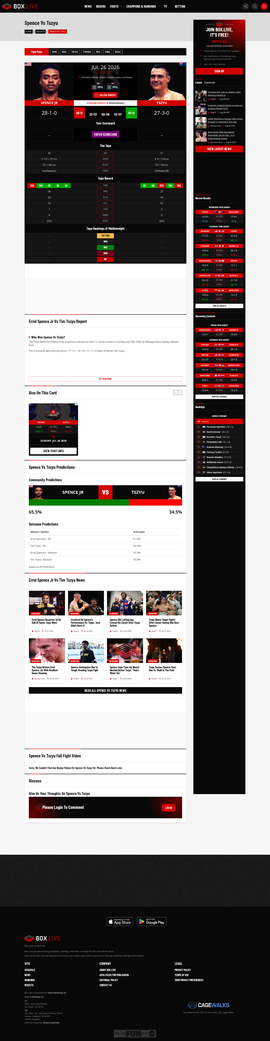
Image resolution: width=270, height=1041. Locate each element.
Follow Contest (108, 95)
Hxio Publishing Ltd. (57, 992)
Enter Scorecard (105, 134)
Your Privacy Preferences (189, 980)
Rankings (30, 980)
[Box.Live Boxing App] (120, 921)
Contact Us (106, 985)
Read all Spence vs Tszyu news (105, 690)
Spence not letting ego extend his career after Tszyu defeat (125, 622)
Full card (75, 51)
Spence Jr (49, 102)
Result (54, 51)
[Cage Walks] (208, 1005)
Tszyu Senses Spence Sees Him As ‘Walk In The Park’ (162, 668)
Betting (180, 6)
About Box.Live (108, 970)
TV (165, 6)
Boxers (100, 6)
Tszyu (162, 102)
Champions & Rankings (141, 6)
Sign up (219, 71)
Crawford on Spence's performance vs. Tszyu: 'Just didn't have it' (85, 622)
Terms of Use (182, 975)
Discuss (118, 51)
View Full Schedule (219, 397)
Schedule (30, 970)
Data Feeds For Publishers (114, 975)
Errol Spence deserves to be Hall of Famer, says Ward (46, 621)
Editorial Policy (109, 980)
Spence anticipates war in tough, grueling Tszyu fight (84, 668)
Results (40, 31)
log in (168, 807)
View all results (219, 306)
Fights (114, 6)
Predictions (87, 51)
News (88, 6)
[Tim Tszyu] (161, 81)
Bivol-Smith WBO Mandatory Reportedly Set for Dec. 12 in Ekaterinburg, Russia (221, 135)
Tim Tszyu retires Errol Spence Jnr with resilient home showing (45, 670)
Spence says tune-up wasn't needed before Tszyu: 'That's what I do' (124, 670)
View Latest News (219, 149)
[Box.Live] (20, 6)
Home (29, 31)
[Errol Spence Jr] (49, 81)
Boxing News (36, 614)
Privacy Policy (183, 970)
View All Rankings (219, 479)
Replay (107, 51)
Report (64, 51)
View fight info (53, 451)
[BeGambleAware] (135, 1033)
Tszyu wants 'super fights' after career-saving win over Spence (164, 622)
